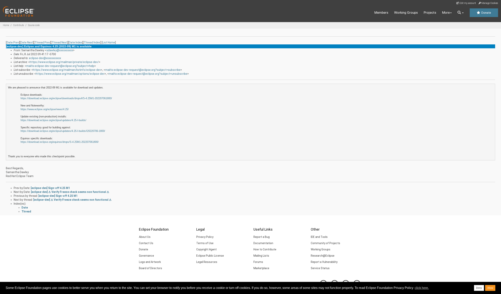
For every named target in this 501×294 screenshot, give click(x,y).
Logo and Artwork (150, 261)
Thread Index (92, 42)
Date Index (75, 42)
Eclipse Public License (210, 255)
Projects (430, 12)
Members (381, 12)
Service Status (320, 268)
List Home (108, 42)
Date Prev (13, 42)
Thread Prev (42, 42)
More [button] (446, 12)
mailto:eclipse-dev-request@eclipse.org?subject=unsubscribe (148, 73)
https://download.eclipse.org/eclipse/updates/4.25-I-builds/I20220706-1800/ (63, 130)
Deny (479, 288)
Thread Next (59, 42)
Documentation (263, 243)
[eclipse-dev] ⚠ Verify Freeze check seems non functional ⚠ (70, 191)
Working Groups (406, 12)
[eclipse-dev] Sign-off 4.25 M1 (50, 188)
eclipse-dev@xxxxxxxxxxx (45, 58)
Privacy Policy (205, 236)
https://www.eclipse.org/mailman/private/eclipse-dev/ (64, 62)
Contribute (18, 25)
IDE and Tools (319, 236)
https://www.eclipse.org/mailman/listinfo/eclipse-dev (67, 69)
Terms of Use (205, 243)
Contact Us (146, 243)
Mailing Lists (261, 255)
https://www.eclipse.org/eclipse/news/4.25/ (45, 109)
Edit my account (467, 3)
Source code (34, 25)
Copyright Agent (206, 249)
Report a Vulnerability (324, 261)
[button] (461, 13)
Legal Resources (206, 261)
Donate (485, 12)
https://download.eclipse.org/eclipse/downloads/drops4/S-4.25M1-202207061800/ (66, 98)
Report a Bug (261, 236)
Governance (146, 255)
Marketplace (261, 268)
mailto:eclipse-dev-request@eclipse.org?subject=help (60, 65)
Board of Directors (150, 268)
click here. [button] (422, 288)
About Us (144, 236)
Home (6, 25)
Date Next (27, 42)
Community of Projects (325, 243)
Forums (258, 261)
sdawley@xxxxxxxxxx (59, 50)
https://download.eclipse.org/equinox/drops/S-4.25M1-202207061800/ (60, 141)
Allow (490, 288)
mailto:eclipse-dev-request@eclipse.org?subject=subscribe (142, 69)
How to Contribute (264, 249)
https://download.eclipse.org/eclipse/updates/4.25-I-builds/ (53, 120)
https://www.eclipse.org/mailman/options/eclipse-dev (70, 73)
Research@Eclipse (322, 255)
